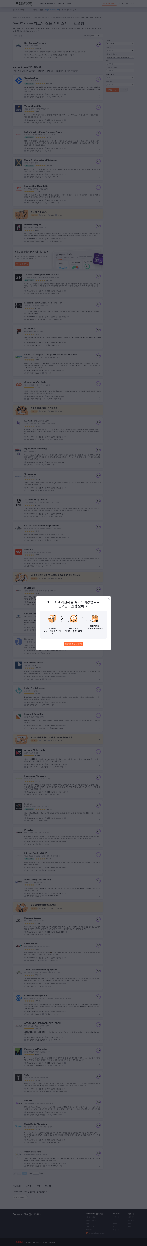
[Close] (108, 598)
